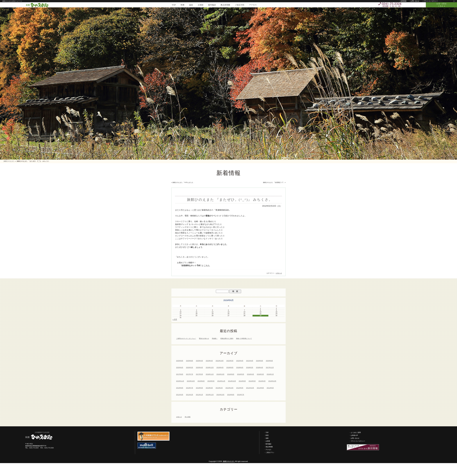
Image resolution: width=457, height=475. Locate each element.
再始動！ (215, 338)
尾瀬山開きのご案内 (226, 338)
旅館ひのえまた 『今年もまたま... (183, 182)
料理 (182, 4)
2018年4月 (259, 367)
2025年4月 (199, 361)
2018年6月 (239, 367)
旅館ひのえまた (229, 461)
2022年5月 (229, 361)
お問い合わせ (415, 1)
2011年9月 (260, 388)
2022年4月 (239, 361)
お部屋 (200, 4)
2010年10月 (220, 394)
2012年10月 (229, 388)
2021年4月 (249, 361)
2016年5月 (240, 374)
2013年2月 (219, 388)
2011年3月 (179, 394)
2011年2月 (189, 394)
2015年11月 (180, 381)
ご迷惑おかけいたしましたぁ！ (186, 338)
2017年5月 (199, 374)
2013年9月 (179, 388)
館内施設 (212, 4)
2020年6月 (179, 367)
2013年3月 (209, 388)
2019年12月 (210, 367)
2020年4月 (199, 367)
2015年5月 (210, 381)
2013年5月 (199, 388)
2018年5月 (249, 367)
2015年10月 (191, 381)
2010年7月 (240, 394)
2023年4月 (209, 361)
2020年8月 (269, 361)
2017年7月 (189, 374)
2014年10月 (232, 381)
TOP (174, 4)
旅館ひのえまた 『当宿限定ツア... (273, 182)
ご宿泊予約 (239, 4)
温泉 (191, 4)
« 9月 (175, 319)
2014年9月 (242, 381)
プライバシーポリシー (431, 1)
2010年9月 (230, 394)
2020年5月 (189, 367)
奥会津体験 (225, 4)
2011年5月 (270, 388)
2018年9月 (229, 367)
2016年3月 (260, 374)
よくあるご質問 (356, 432)
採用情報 (403, 1)
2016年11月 (210, 374)
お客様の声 (354, 435)
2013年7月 (189, 388)
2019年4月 (220, 367)
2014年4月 (262, 381)
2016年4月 (250, 374)
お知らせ (279, 273)
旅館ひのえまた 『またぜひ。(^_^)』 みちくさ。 (230, 199)
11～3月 (441, 4)
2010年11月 (210, 394)
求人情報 (187, 417)
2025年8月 (189, 361)
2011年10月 (250, 388)
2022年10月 (220, 361)
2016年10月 (220, 374)
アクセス (253, 4)
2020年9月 (259, 361)
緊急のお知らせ (204, 338)
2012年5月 (239, 388)
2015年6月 (201, 381)
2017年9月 (179, 374)
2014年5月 (252, 381)
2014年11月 (221, 381)
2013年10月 (272, 381)
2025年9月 (179, 361)
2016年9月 (230, 374)
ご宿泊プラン (270, 452)
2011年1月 (199, 394)
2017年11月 (270, 367)
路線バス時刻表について (244, 338)
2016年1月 (270, 374)
